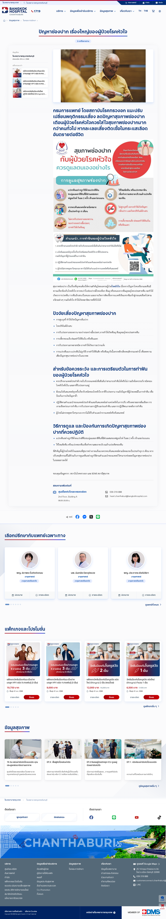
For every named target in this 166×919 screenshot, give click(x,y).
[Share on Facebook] (77, 517)
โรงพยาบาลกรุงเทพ (13, 800)
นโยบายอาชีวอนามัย (13, 898)
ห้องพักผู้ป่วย (43, 869)
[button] (143, 11)
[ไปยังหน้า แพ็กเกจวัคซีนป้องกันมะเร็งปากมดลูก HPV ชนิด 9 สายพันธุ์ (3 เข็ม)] (23, 659)
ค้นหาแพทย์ (10, 873)
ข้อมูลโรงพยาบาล (108, 869)
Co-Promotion (43, 890)
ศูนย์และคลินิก (11, 869)
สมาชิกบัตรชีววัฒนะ (13, 894)
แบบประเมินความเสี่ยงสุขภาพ (17, 886)
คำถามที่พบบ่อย (108, 882)
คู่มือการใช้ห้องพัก (45, 873)
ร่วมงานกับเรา (107, 878)
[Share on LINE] (98, 517)
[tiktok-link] (159, 817)
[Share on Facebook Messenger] (84, 517)
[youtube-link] (137, 817)
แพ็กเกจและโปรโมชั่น (13, 882)
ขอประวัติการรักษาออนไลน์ (16, 890)
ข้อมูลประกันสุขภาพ (45, 882)
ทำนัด (7, 878)
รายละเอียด (14, 697)
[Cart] (153, 11)
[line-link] (114, 817)
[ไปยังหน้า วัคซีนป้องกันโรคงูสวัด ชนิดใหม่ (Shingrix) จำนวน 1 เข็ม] (143, 659)
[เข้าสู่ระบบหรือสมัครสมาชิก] (160, 11)
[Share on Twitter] (91, 517)
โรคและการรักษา (76, 869)
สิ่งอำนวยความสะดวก (46, 886)
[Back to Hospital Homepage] (4, 21)
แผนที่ (39, 878)
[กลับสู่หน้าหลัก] (15, 11)
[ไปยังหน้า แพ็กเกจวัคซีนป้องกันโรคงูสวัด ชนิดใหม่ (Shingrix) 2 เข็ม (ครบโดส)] (103, 659)
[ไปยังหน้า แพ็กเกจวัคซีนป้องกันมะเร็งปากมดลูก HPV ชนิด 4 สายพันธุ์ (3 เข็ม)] (63, 659)
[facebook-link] (91, 817)
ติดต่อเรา (105, 886)
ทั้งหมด (40, 894)
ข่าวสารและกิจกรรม (109, 873)
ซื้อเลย (31, 697)
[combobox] (64, 3)
